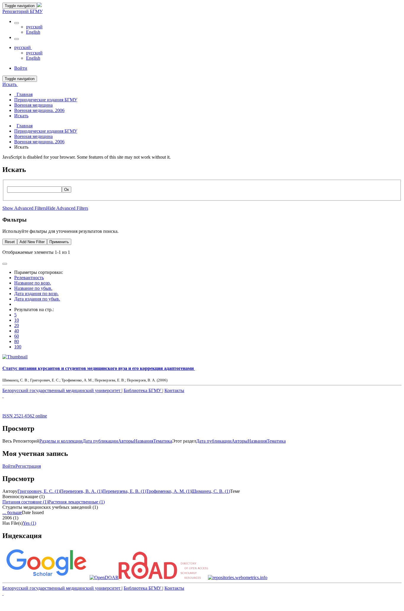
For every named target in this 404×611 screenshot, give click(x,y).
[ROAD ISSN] (163, 577)
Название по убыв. (33, 288)
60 (16, 336)
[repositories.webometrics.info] (237, 577)
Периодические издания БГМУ (45, 131)
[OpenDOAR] (104, 577)
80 (16, 341)
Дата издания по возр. (36, 293)
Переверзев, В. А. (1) (81, 491)
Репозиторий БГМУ (22, 11)
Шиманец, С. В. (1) (210, 491)
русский (34, 26)
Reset (10, 242)
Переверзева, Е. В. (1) (124, 491)
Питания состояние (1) (25, 501)
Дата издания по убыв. (37, 298)
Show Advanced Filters (24, 208)
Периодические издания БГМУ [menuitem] (45, 99)
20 (16, 325)
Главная (25, 125)
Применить (59, 242)
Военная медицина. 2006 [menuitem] (39, 110)
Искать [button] (10, 84)
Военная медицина (33, 136)
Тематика (162, 440)
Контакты (174, 390)
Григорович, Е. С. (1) (38, 491)
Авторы (126, 440)
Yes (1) (29, 523)
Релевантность (29, 277)
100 (17, 346)
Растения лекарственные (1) (76, 501)
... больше (12, 512)
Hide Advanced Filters (67, 208)
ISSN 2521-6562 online (24, 415)
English (33, 32)
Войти (8, 466)
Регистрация (28, 466)
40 (16, 330)
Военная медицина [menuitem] (33, 105)
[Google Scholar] (46, 577)
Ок (66, 189)
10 (16, 320)
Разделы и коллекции (61, 440)
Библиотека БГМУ (143, 390)
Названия (143, 440)
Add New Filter (32, 242)
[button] (16, 23)
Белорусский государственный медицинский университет (62, 390)
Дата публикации (100, 440)
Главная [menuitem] (23, 94)
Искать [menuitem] (21, 115)
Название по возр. (32, 282)
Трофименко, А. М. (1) (168, 491)
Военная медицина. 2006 (39, 141)
